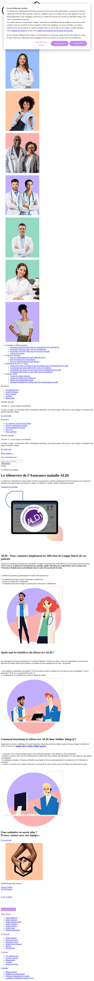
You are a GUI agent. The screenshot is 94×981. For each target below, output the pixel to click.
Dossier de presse (12, 964)
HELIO (8, 946)
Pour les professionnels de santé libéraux (24, 362)
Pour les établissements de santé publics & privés (27, 357)
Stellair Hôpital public (13, 922)
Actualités (4, 968)
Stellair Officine (11, 926)
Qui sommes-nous (12, 956)
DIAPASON (10, 948)
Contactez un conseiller (9, 487)
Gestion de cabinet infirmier (20, 376)
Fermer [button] (3, 466)
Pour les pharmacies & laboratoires (22, 360)
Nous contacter (6, 453)
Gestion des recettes (17, 353)
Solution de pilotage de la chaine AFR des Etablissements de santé (34, 382)
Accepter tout (60, 43)
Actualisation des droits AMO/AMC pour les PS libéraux (30, 368)
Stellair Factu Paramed (14, 944)
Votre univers (6, 914)
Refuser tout (78, 43)
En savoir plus (6, 416)
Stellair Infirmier (11, 920)
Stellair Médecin (11, 918)
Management (10, 960)
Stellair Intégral (11, 938)
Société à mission (12, 958)
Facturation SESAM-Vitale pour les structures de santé (30, 351)
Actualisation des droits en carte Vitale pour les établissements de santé (35, 370)
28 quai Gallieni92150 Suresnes (6, 888)
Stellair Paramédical (13, 930)
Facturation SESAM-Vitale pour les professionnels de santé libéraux (34, 347)
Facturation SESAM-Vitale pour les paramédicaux (28, 349)
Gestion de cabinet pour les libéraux (23, 378)
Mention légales (11, 972)
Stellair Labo (10, 928)
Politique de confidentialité (15, 974)
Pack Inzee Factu (12, 940)
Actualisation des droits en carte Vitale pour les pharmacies (31, 372)
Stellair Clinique (11, 924)
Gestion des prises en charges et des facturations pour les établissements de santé (39, 366)
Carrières (9, 962)
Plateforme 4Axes (12, 942)
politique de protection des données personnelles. (55, 30)
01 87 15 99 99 (6, 897)
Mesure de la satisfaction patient (21, 380)
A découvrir (5, 934)
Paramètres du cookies (41, 43)
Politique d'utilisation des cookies (17, 976)
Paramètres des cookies (8, 909)
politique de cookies (18, 30)
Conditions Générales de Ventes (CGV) (20, 978)
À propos (4, 952)
